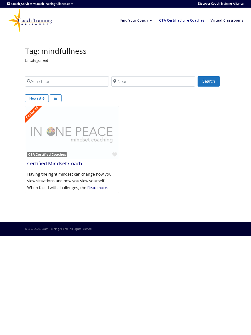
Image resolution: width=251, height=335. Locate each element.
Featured (32, 112)
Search (211, 81)
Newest (35, 98)
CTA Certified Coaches (47, 154)
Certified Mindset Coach (54, 163)
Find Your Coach (134, 21)
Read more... (98, 187)
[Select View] (56, 98)
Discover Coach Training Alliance (221, 4)
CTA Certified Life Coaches (181, 21)
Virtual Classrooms (227, 21)
